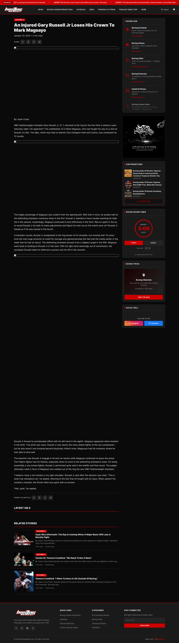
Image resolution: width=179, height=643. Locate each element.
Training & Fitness (106, 9)
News (40, 9)
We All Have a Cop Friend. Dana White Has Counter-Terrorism (80, 2)
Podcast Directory (128, 9)
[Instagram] (22, 628)
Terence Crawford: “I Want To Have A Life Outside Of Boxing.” (66, 578)
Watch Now (136, 51)
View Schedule (137, 36)
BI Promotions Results (100, 615)
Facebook (154, 323)
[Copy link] (39, 42)
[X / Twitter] (16, 628)
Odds (91, 9)
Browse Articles (137, 97)
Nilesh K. (161, 639)
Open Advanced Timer (144, 254)
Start (133, 243)
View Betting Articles (139, 66)
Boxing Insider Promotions (60, 9)
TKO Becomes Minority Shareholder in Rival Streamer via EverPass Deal (145, 2)
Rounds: (140, 248)
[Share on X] (22, 42)
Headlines (96, 628)
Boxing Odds (97, 619)
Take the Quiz (144, 297)
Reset (153, 243)
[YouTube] (27, 628)
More (143, 9)
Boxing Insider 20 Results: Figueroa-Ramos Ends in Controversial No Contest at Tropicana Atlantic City (147, 173)
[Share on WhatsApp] (34, 42)
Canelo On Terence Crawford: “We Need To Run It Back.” (63, 558)
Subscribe (144, 625)
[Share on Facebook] (28, 42)
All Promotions (144, 201)
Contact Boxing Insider (69, 628)
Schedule (80, 9)
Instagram (135, 323)
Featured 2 (19, 20)
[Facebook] (33, 628)
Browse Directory (138, 82)
